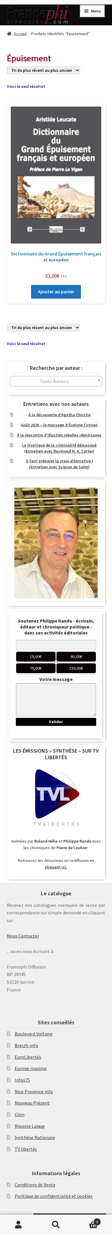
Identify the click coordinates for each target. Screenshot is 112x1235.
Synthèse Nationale (35, 1137)
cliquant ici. (56, 867)
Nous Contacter (23, 936)
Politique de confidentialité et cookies (54, 1196)
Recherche (56, 1225)
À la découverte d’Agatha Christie (59, 414)
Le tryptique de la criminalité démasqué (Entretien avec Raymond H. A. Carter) (59, 448)
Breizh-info (26, 1045)
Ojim (19, 1114)
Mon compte (18, 1225)
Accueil (20, 33)
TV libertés (26, 1149)
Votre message (56, 679)
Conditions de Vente (35, 1185)
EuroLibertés (28, 1057)
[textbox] (56, 381)
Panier (86, 1219)
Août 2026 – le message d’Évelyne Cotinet (59, 425)
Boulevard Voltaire (34, 1034)
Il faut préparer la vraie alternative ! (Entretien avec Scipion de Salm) (59, 464)
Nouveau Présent (32, 1103)
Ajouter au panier (56, 291)
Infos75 (22, 1080)
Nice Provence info (34, 1091)
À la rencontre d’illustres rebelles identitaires (59, 435)
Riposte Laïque (30, 1126)
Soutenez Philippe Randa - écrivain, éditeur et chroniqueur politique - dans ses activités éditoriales (56, 627)
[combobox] (56, 381)
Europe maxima (31, 1068)
